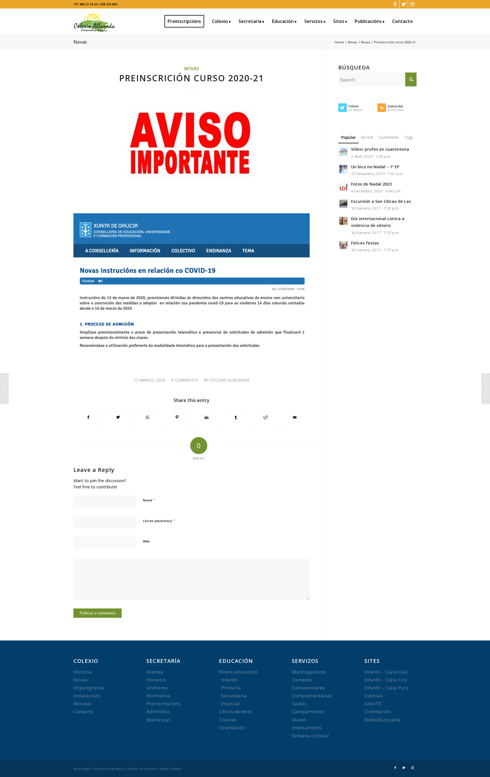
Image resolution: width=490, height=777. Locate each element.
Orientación (232, 727)
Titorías (227, 719)
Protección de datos (108, 769)
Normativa (158, 695)
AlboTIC (373, 703)
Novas (80, 42)
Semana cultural (310, 735)
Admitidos (158, 711)
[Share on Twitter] (118, 417)
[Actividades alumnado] (485, 388)
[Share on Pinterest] (177, 417)
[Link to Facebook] (395, 4)
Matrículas (158, 719)
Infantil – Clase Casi (386, 672)
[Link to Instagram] (412, 4)
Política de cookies (141, 769)
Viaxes (299, 719)
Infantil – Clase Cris (385, 679)
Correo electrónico (159, 520)
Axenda (154, 672)
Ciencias (373, 695)
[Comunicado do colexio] (4, 388)
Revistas (82, 703)
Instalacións (86, 695)
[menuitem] (186, 21)
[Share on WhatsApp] (147, 417)
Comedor (302, 679)
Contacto (83, 711)
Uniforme (157, 687)
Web (146, 541)
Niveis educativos (238, 672)
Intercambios (307, 727)
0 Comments (184, 380)
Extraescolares (308, 687)
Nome (149, 500)
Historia (82, 672)
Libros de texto (235, 711)
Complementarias (312, 695)
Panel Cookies (170, 769)
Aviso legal (81, 769)
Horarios (156, 679)
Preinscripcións (163, 703)
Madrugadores (309, 672)
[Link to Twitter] (404, 4)
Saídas (299, 703)
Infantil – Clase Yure (386, 687)
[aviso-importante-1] (191, 147)
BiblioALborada (382, 719)
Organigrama (88, 687)
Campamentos (308, 711)
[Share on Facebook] (88, 417)
